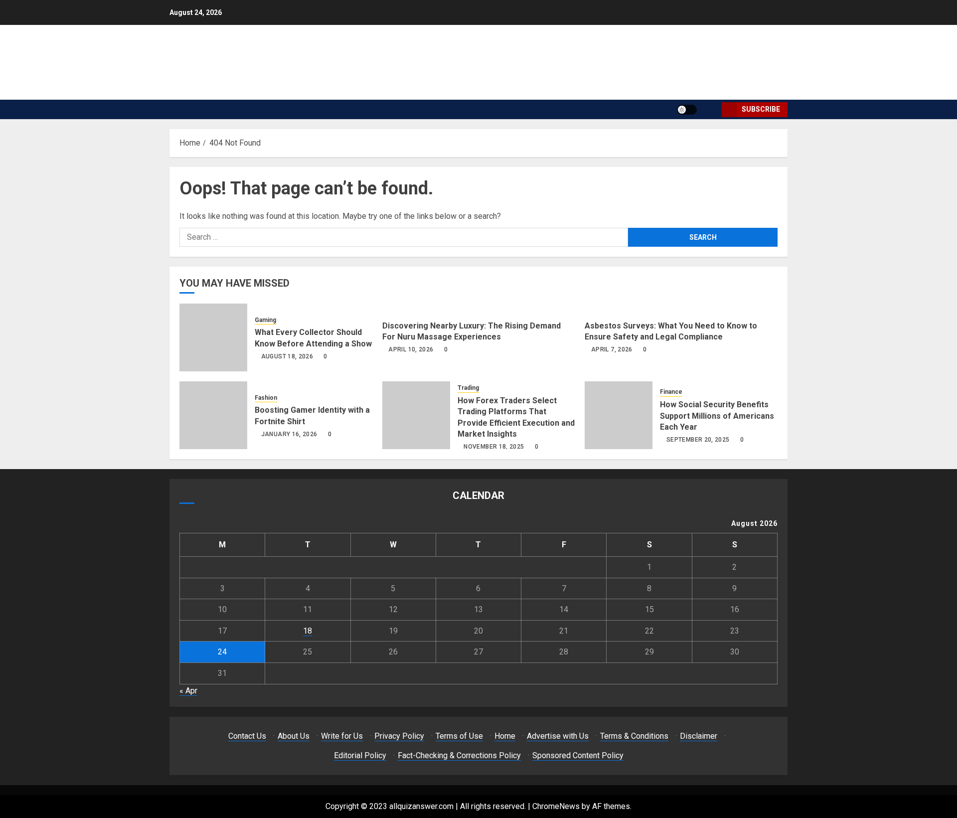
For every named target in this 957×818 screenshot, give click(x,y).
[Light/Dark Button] (687, 110)
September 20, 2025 (697, 439)
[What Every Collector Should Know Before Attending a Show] (213, 337)
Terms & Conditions (634, 736)
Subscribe (761, 109)
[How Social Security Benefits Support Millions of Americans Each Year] (618, 415)
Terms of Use (459, 736)
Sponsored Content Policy (578, 755)
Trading (468, 387)
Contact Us (247, 736)
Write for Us (342, 736)
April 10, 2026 (410, 349)
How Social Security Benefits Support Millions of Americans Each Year (717, 416)
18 (307, 631)
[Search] (710, 109)
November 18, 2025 (494, 446)
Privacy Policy (399, 736)
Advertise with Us (558, 736)
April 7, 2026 (612, 349)
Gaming (265, 320)
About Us (294, 736)
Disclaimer (698, 736)
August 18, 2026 (287, 356)
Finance (671, 391)
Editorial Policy (360, 755)
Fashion (266, 397)
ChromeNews (556, 806)
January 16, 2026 (289, 434)
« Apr (188, 690)
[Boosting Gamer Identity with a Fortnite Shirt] (213, 415)
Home (504, 736)
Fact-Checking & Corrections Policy (459, 755)
